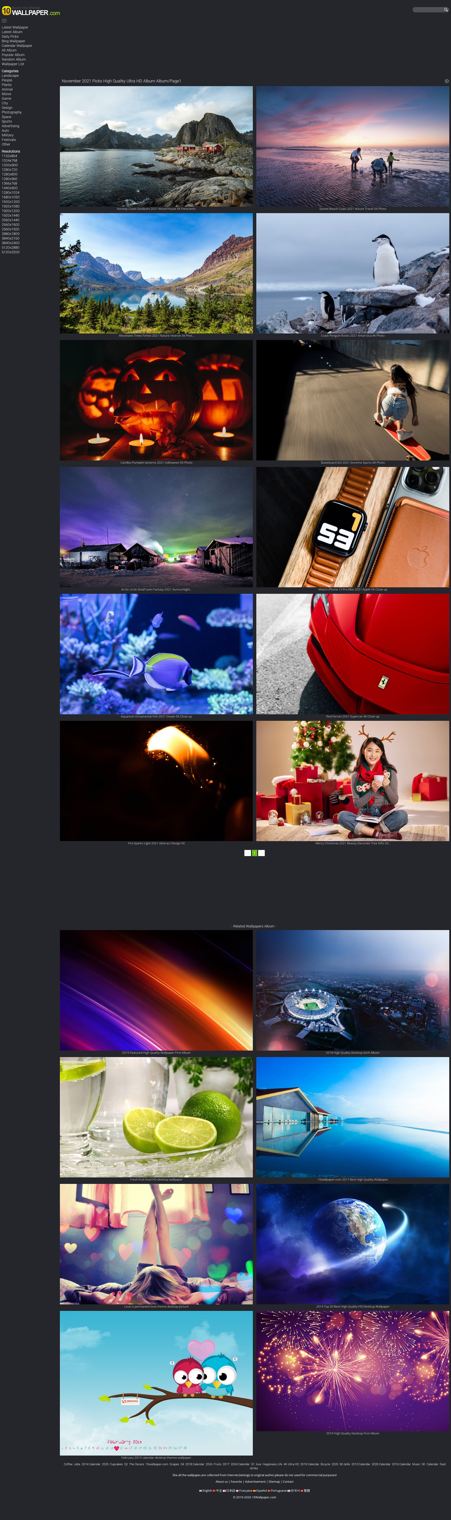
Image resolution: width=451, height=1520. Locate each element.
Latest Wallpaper (15, 27)
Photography (12, 112)
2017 (226, 1464)
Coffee (68, 1464)
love (258, 1464)
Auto (5, 130)
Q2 (126, 1464)
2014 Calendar (91, 1464)
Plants (7, 84)
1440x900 (10, 187)
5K (423, 1464)
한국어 (295, 1490)
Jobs (77, 1464)
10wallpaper (32, 10)
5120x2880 (10, 247)
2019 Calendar (309, 1464)
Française (245, 1490)
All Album (9, 50)
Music (416, 1464)
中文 (219, 1490)
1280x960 (9, 178)
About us (222, 1481)
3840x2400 (11, 242)
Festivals (9, 139)
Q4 (182, 1464)
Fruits (217, 1464)
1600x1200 (11, 201)
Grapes (174, 1464)
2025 (105, 1464)
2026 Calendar (381, 1464)
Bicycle (325, 1464)
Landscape (10, 75)
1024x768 (9, 160)
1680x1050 (11, 197)
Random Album (14, 59)
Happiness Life (272, 1464)
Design (7, 107)
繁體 (307, 1490)
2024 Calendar (240, 1464)
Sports (7, 121)
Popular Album (13, 54)
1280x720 (9, 169)
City (5, 103)
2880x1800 (11, 233)
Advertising (10, 125)
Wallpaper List (13, 63)
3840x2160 (10, 238)
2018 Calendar (195, 1464)
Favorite (236, 1481)
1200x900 (10, 165)
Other (6, 144)
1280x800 (10, 174)
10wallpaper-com (157, 1464)
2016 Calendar (401, 1464)
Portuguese (279, 1490)
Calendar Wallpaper (17, 45)
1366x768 (9, 183)
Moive (6, 93)
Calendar (432, 1464)
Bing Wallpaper (13, 41)
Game (6, 98)
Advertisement (255, 1481)
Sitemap (274, 1481)
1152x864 (9, 155)
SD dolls (344, 1464)
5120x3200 (11, 252)
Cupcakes (116, 1464)
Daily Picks (10, 36)
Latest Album (12, 31)
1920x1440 (10, 215)
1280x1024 (10, 192)
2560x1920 (10, 229)
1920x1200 (11, 210)
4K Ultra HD (291, 1464)
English (207, 1490)
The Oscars (136, 1464)
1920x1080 (11, 206)
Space (6, 116)
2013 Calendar (360, 1464)
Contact (288, 1481)
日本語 (230, 1490)
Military (8, 135)
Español (261, 1490)
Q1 (253, 1464)
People (7, 80)
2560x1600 (11, 224)
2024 (209, 1464)
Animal (7, 89)
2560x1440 (10, 220)
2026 (335, 1464)
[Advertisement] (254, 49)
